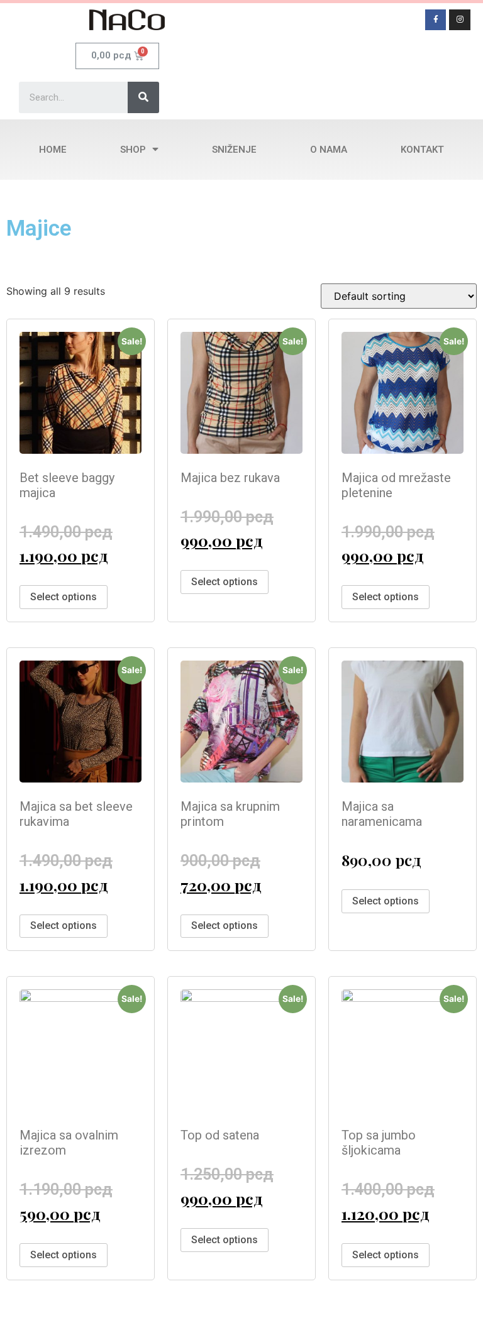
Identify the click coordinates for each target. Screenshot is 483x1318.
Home (53, 149)
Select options (63, 597)
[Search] (143, 97)
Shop (133, 149)
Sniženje (234, 149)
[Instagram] (459, 20)
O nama (328, 149)
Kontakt (422, 149)
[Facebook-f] (436, 20)
